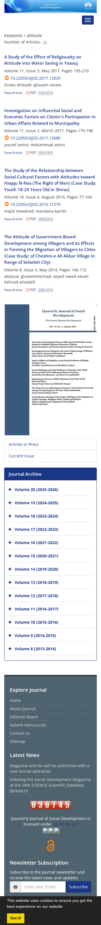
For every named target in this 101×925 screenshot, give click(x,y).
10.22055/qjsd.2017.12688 (35, 138)
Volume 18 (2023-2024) (36, 516)
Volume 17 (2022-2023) (36, 529)
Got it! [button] (15, 918)
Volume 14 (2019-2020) (36, 569)
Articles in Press (24, 444)
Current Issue (21, 456)
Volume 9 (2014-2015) (35, 635)
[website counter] (50, 805)
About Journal (23, 708)
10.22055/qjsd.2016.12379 (35, 204)
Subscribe (78, 886)
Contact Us (20, 733)
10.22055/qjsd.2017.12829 (35, 78)
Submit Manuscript (28, 725)
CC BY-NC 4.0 (65, 824)
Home (15, 700)
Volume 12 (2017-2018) (36, 595)
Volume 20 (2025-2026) (36, 489)
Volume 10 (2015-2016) (36, 622)
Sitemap (17, 741)
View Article (13, 92)
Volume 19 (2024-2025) (36, 502)
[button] (65, 907)
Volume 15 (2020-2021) (36, 556)
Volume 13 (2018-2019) (36, 582)
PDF (40, 92)
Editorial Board (24, 716)
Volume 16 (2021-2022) (36, 542)
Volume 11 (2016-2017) (36, 609)
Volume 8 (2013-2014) (35, 648)
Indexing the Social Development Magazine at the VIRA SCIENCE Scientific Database (50, 782)
